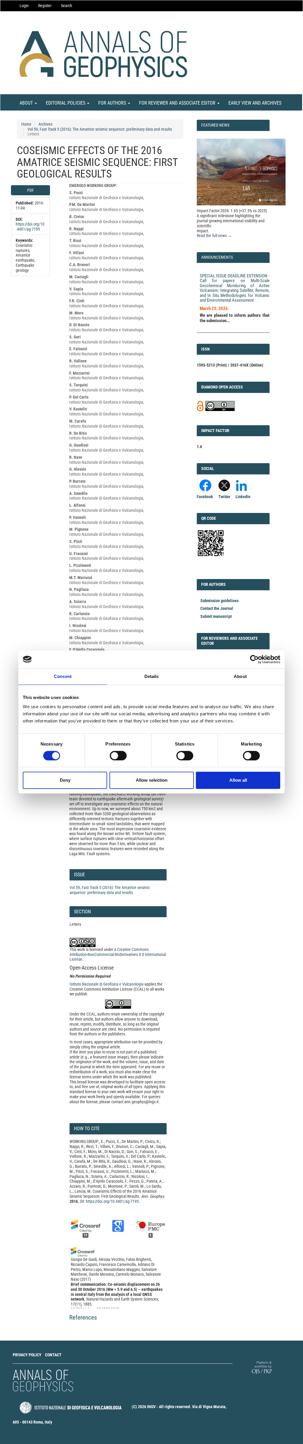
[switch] (118, 755)
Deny (65, 780)
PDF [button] (30, 190)
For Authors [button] (112, 103)
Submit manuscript (216, 616)
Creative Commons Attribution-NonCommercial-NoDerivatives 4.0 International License (118, 954)
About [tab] (240, 676)
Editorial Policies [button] (66, 103)
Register (44, 5)
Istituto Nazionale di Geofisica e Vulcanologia (107, 984)
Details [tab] (151, 676)
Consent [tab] (63, 676)
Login (24, 5)
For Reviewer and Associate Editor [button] (178, 103)
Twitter (224, 496)
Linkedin (243, 496)
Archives (45, 124)
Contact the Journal (216, 608)
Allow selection (151, 780)
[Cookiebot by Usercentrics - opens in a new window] (254, 659)
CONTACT (53, 1354)
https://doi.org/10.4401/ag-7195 (30, 226)
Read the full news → (214, 235)
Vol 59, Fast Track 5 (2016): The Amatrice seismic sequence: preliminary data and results (100, 129)
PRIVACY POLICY (27, 1354)
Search (66, 5)
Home (26, 124)
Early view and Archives (254, 103)
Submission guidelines (219, 600)
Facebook (205, 496)
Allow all (238, 780)
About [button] (27, 103)
